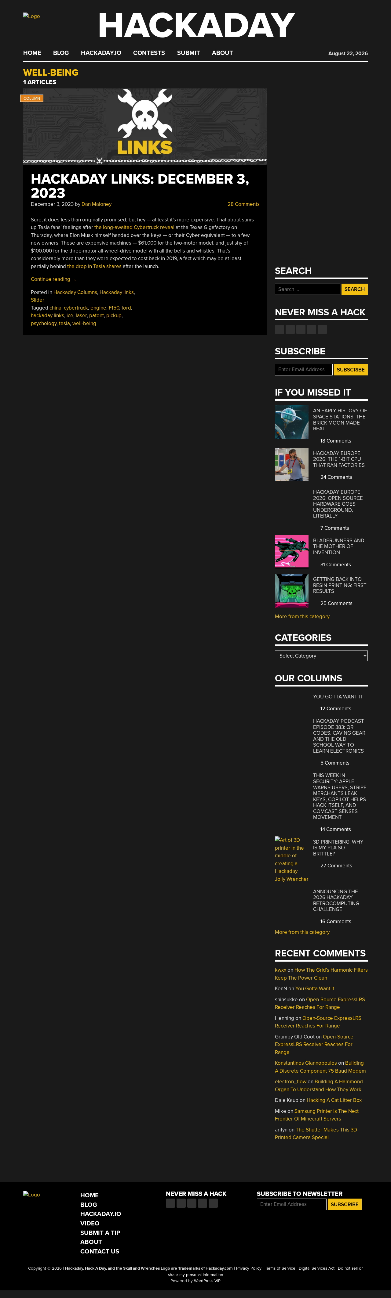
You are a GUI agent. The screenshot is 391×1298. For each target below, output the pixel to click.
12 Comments (335, 708)
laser (81, 315)
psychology (44, 323)
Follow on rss (311, 329)
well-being (84, 323)
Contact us (322, 329)
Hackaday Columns (75, 292)
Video (90, 1223)
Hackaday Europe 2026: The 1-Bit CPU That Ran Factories (339, 459)
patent (96, 315)
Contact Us (99, 1251)
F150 (114, 308)
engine (98, 308)
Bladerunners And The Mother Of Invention (338, 546)
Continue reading (54, 279)
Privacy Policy (248, 1268)
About (222, 53)
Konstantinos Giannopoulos (306, 1063)
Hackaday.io (101, 53)
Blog (61, 53)
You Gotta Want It (338, 697)
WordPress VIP (207, 1280)
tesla (64, 323)
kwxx (280, 970)
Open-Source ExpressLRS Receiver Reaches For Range (314, 1045)
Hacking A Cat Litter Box (334, 1100)
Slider (37, 300)
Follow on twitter (290, 329)
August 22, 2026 (348, 53)
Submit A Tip (100, 1233)
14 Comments (335, 829)
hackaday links (47, 315)
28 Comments (243, 204)
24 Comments (335, 477)
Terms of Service (280, 1268)
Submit (188, 53)
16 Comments (335, 921)
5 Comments (334, 763)
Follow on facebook (279, 329)
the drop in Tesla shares (94, 266)
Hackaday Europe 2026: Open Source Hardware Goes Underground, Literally (338, 504)
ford (126, 308)
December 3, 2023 (52, 204)
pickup (114, 315)
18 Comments (335, 441)
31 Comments (335, 564)
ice (70, 315)
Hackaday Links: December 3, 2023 (140, 186)
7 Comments (334, 528)
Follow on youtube (300, 329)
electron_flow (290, 1081)
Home (32, 53)
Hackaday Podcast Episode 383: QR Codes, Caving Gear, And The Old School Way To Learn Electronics (340, 736)
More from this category (302, 616)
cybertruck (76, 308)
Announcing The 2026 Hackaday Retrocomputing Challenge (336, 900)
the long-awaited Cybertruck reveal (134, 227)
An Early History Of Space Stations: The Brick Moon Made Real (340, 419)
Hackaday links (117, 292)
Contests (149, 53)
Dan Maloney (96, 204)
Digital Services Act (316, 1268)
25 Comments (336, 603)
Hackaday (196, 26)
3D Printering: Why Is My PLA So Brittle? (338, 848)
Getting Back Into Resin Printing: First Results (340, 585)
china (55, 308)
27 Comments (335, 865)
